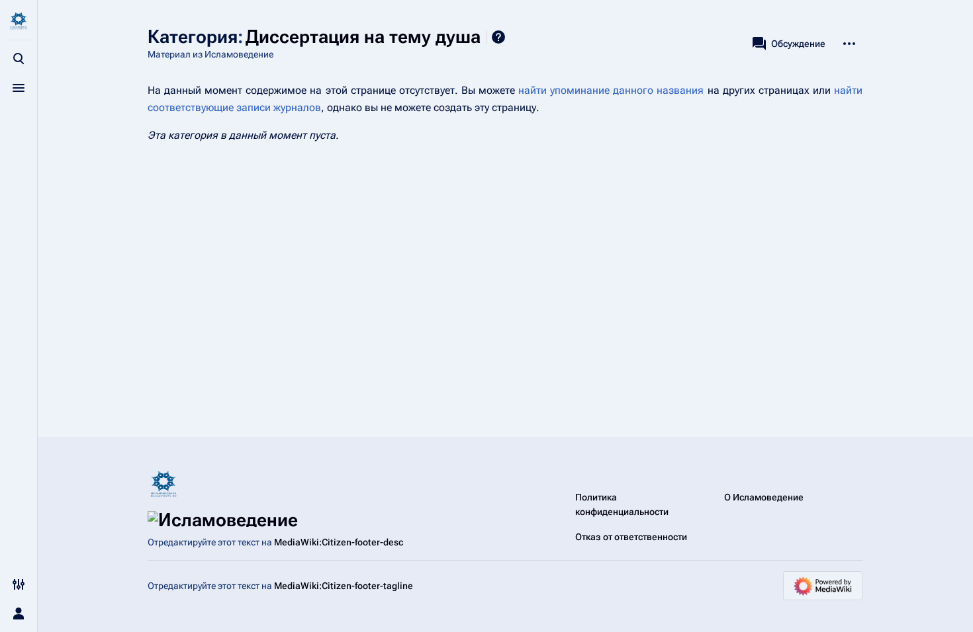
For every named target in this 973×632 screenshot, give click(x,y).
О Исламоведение (764, 497)
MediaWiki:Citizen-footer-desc (338, 542)
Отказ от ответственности (631, 537)
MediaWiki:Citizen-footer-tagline (343, 585)
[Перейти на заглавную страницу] (18, 21)
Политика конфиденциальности (622, 504)
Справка (498, 37)
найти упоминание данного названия (611, 90)
